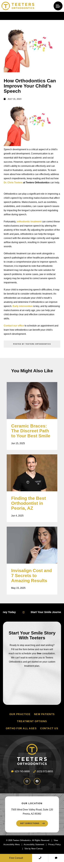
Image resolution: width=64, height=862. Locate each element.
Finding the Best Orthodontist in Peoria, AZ (28, 503)
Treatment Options (32, 721)
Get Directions (29, 824)
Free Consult (16, 858)
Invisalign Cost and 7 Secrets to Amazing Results (31, 575)
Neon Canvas (37, 849)
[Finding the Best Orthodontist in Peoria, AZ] (32, 472)
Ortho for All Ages (21, 728)
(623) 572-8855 (44, 771)
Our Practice (20, 714)
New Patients (44, 714)
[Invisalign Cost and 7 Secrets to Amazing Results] (32, 545)
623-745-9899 (22, 771)
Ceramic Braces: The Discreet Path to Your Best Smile (30, 430)
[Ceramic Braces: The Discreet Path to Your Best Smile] (32, 400)
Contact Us (49, 728)
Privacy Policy (54, 845)
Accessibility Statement (34, 845)
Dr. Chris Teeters (13, 182)
